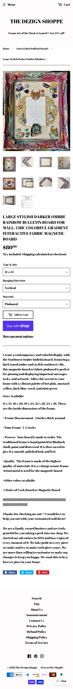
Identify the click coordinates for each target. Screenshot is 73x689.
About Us (36, 609)
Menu (11, 4)
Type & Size (10, 264)
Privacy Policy (37, 626)
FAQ (36, 604)
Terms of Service (36, 643)
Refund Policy (36, 632)
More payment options (18, 336)
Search (37, 598)
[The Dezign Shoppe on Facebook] (29, 657)
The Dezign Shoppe (36, 21)
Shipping (28, 254)
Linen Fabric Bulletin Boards (32, 48)
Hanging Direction (14, 280)
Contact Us (36, 621)
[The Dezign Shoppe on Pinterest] (36, 657)
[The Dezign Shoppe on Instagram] (42, 657)
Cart (66, 4)
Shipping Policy (36, 637)
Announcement (36, 615)
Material (8, 296)
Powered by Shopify (52, 667)
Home (6, 48)
